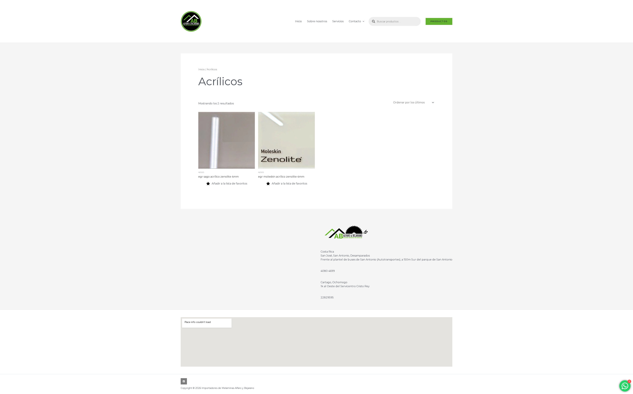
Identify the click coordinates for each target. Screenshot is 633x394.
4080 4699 (328, 271)
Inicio (298, 21)
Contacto (355, 21)
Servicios (338, 21)
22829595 (327, 297)
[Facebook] (184, 381)
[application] (362, 21)
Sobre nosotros (317, 21)
